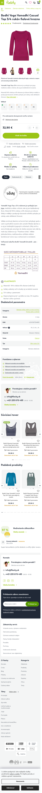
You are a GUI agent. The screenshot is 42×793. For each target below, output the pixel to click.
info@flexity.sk (13, 397)
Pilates (3, 719)
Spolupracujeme (6, 682)
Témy (22, 685)
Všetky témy (13, 691)
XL (12, 438)
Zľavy (22, 682)
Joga (2, 711)
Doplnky (23, 678)
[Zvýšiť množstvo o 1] (36, 127)
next (39, 434)
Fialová (37, 338)
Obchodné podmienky (10, 632)
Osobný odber (5, 685)
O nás (3, 667)
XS (16, 488)
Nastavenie (20, 781)
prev (2, 434)
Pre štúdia (4, 715)
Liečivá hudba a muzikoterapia (6, 707)
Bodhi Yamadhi (21, 146)
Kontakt (3, 664)
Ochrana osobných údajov (11, 635)
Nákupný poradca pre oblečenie (15, 369)
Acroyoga (4, 695)
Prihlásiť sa (32, 604)
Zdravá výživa (5, 699)
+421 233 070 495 (15, 400)
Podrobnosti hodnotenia (30, 23)
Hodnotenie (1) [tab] (16, 177)
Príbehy (3, 675)
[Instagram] (8, 580)
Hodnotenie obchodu (9, 650)
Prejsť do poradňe (8, 377)
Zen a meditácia (6, 726)
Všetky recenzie (18, 532)
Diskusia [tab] (28, 177)
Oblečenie (24, 664)
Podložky (24, 667)
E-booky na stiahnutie (8, 678)
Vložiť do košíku (21, 135)
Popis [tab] (6, 177)
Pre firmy (6, 646)
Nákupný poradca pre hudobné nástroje (17, 366)
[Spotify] (12, 580)
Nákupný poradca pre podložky (15, 363)
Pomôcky (24, 671)
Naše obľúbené (5, 736)
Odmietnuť (10, 788)
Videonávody (30, 377)
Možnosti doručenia (12, 119)
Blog (2, 671)
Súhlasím (30, 788)
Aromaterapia (5, 729)
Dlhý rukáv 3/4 (34, 343)
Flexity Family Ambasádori (11, 639)
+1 (37, 72)
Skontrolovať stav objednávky (12, 653)
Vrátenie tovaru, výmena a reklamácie (14, 628)
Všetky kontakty (10, 405)
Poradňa (5, 642)
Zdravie (23, 675)
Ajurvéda (4, 702)
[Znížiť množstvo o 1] (29, 127)
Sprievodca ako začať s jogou (14, 372)
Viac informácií (11, 97)
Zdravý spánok (5, 733)
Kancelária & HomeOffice (8, 722)
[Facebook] (4, 580)
